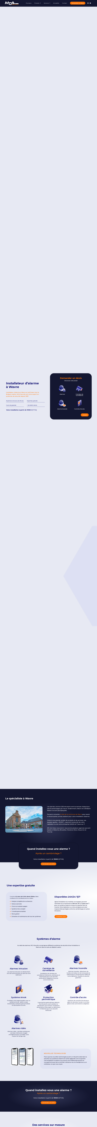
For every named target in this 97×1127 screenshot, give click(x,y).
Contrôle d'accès (79, 409)
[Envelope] (90, 3)
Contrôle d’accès (78, 997)
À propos (28, 3)
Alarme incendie (62, 409)
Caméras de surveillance (79, 395)
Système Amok (18, 997)
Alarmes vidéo (19, 1028)
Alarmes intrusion (19, 968)
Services (46, 3)
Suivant (85, 415)
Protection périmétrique (48, 998)
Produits (36, 3)
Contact (64, 3)
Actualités (56, 3)
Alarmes (62, 394)
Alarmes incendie (78, 968)
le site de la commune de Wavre (71, 814)
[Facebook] (88, 3)
